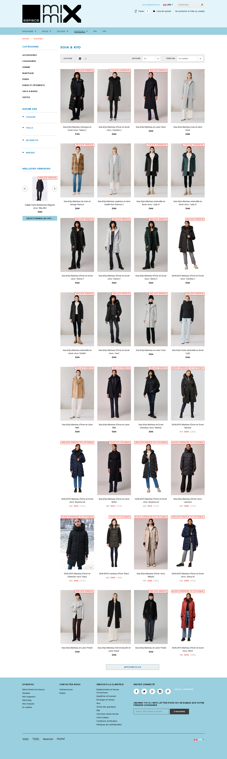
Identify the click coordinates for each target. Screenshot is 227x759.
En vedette (27, 707)
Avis (98, 703)
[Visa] (25, 739)
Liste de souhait (164, 11)
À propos (26, 693)
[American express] (36, 739)
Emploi (62, 693)
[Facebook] (136, 691)
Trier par (170, 59)
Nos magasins (28, 697)
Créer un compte (197, 11)
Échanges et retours (106, 700)
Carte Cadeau (103, 717)
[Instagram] (160, 691)
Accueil (25, 39)
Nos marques (28, 704)
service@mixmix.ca (151, 5)
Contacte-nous (66, 690)
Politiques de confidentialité (109, 725)
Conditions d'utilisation (107, 721)
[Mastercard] (48, 739)
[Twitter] (144, 691)
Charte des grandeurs (106, 707)
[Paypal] (61, 739)
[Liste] (86, 59)
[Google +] (152, 691)
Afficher (68, 59)
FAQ (98, 710)
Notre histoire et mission (33, 690)
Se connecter (181, 11)
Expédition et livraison (106, 696)
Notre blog (26, 700)
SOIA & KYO (38, 39)
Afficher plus (132, 667)
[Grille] (80, 59)
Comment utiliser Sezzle (108, 714)
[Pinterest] (168, 691)
